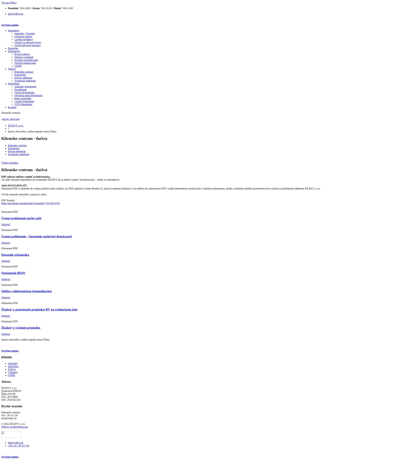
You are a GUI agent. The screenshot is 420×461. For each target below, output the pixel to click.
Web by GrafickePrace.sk (14, 426)
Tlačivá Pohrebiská (24, 92)
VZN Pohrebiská (23, 104)
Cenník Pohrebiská (24, 101)
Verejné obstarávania (25, 63)
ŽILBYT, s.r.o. (15, 125)
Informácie (13, 30)
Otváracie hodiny (23, 36)
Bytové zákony (22, 54)
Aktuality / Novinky (24, 33)
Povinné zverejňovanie (26, 60)
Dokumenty (14, 51)
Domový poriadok (23, 57)
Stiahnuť (5, 224)
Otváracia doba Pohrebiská (28, 95)
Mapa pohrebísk (22, 98)
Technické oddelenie (25, 80)
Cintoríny (13, 372)
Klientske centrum (23, 71)
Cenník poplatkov (23, 39)
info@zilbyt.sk (15, 13)
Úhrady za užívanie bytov (27, 42)
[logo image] (11, 437)
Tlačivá (12, 69)
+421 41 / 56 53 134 (10, 119)
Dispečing (13, 48)
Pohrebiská (20, 74)
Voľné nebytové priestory (27, 45)
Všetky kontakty (9, 162)
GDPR (18, 66)
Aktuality (13, 363)
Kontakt (12, 107)
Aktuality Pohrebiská (25, 86)
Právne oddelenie (23, 77)
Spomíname (20, 89)
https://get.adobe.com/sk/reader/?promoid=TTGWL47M (30, 203)
